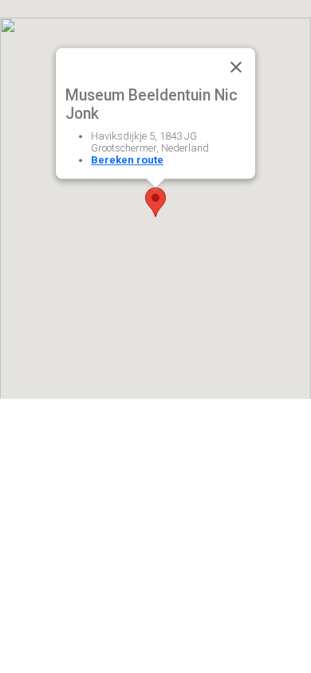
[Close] (236, 67)
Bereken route (127, 160)
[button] (155, 202)
